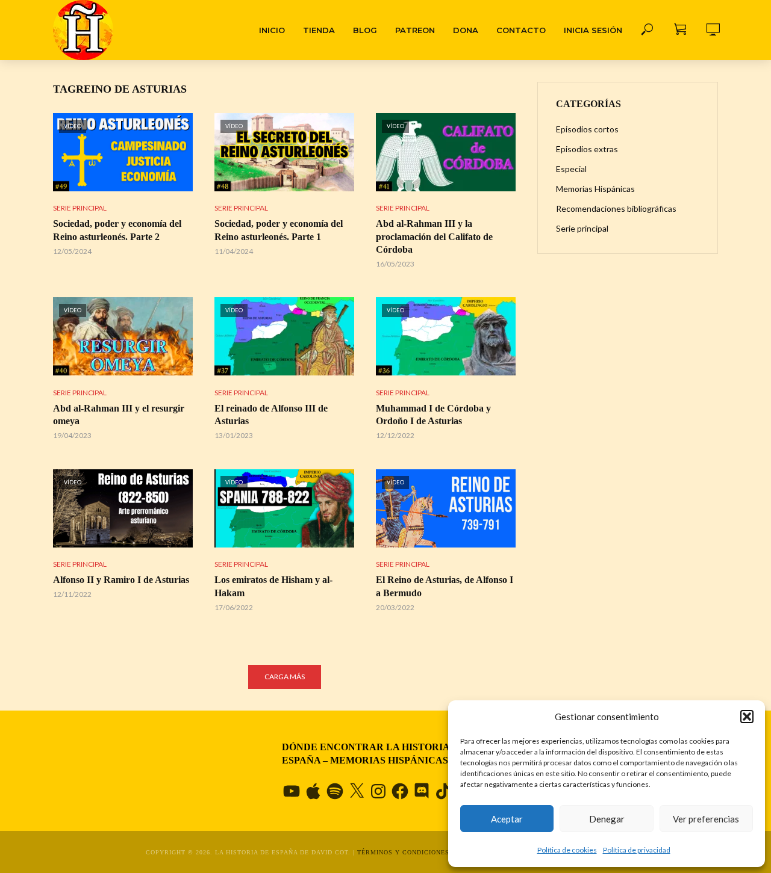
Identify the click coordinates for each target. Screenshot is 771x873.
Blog (365, 30)
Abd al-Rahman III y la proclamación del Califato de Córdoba (434, 236)
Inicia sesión (593, 30)
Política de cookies (567, 849)
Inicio (272, 30)
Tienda (319, 30)
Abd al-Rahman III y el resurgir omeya (118, 415)
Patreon (415, 30)
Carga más (284, 676)
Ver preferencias (706, 818)
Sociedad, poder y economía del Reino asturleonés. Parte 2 (117, 230)
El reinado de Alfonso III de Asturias (271, 415)
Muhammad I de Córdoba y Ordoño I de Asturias (433, 415)
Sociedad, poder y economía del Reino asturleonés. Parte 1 (278, 230)
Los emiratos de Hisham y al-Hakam (273, 586)
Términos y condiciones (403, 852)
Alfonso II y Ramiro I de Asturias (121, 580)
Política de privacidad (636, 849)
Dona (465, 30)
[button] (747, 717)
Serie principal (80, 207)
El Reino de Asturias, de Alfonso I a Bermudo (444, 586)
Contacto (521, 30)
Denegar (607, 818)
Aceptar (507, 818)
